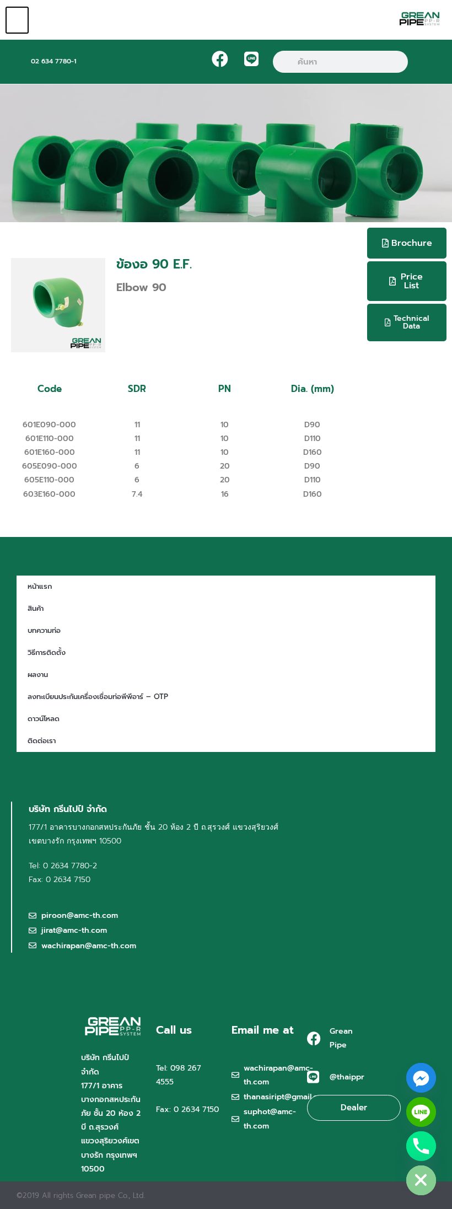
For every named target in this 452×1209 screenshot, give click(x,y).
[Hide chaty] (421, 1180)
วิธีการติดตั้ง (47, 652)
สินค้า (36, 608)
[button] (17, 20)
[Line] (421, 1112)
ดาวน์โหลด (44, 718)
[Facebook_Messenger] (421, 1078)
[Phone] (421, 1146)
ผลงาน (38, 674)
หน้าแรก (40, 586)
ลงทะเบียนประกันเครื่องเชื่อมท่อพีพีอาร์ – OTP (98, 696)
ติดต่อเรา (42, 740)
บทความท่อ (44, 630)
